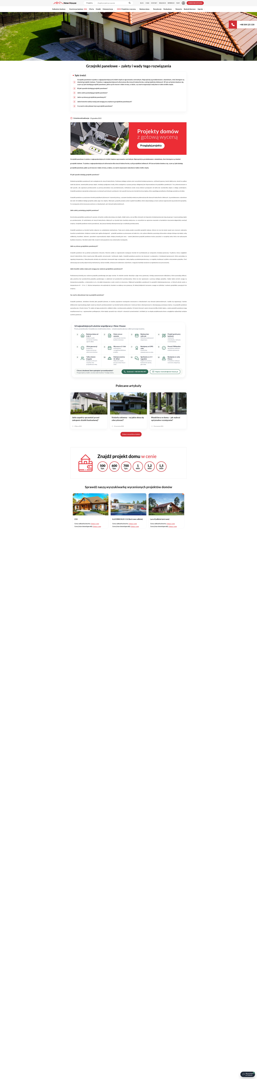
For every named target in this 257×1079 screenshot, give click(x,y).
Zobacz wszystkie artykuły (131, 434)
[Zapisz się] (183, 3)
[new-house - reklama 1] (128, 138)
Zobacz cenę (95, 523)
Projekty (89, 3)
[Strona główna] (64, 3)
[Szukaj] (129, 3)
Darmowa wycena (195, 3)
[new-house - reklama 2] (128, 463)
